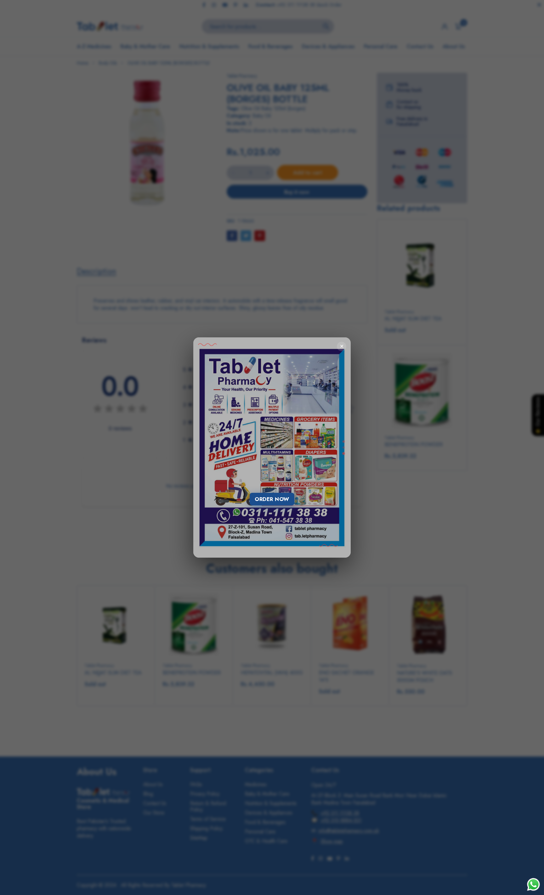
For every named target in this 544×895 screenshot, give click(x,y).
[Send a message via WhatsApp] (533, 884)
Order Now (272, 499)
